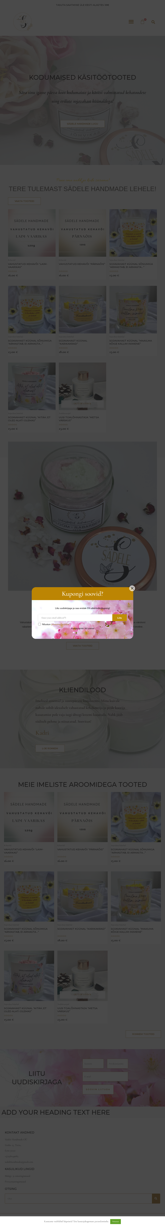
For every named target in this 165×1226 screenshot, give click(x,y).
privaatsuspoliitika (60, 624)
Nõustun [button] (115, 1221)
